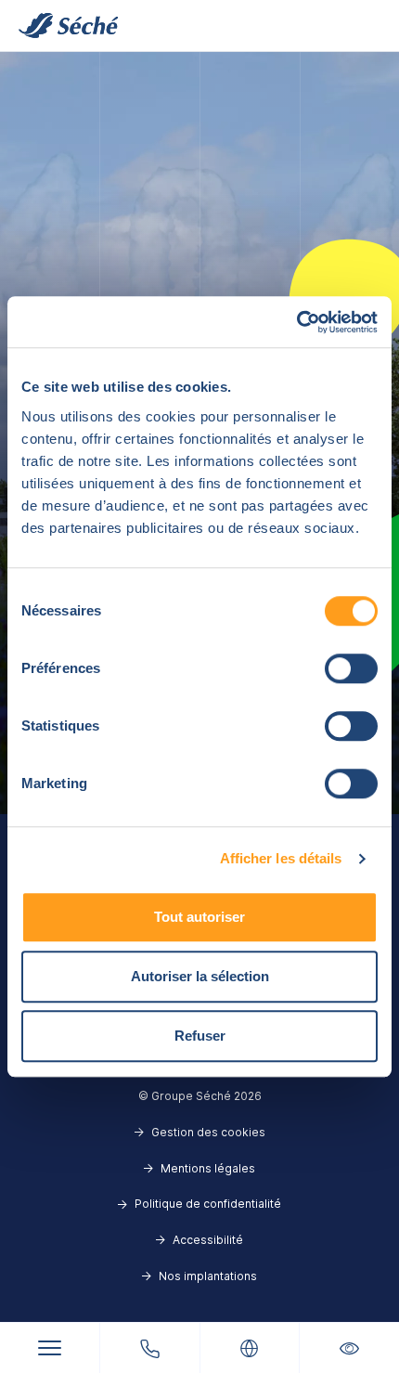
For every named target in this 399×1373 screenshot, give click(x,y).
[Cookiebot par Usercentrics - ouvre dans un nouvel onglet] (296, 322)
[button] (349, 1348)
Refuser (199, 1035)
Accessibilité (208, 1240)
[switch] (351, 668)
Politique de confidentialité (208, 1204)
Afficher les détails (281, 858)
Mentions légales (208, 1168)
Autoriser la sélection (200, 976)
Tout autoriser (199, 917)
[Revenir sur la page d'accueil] (68, 25)
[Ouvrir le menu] (49, 1348)
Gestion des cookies (208, 1132)
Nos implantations (208, 1276)
